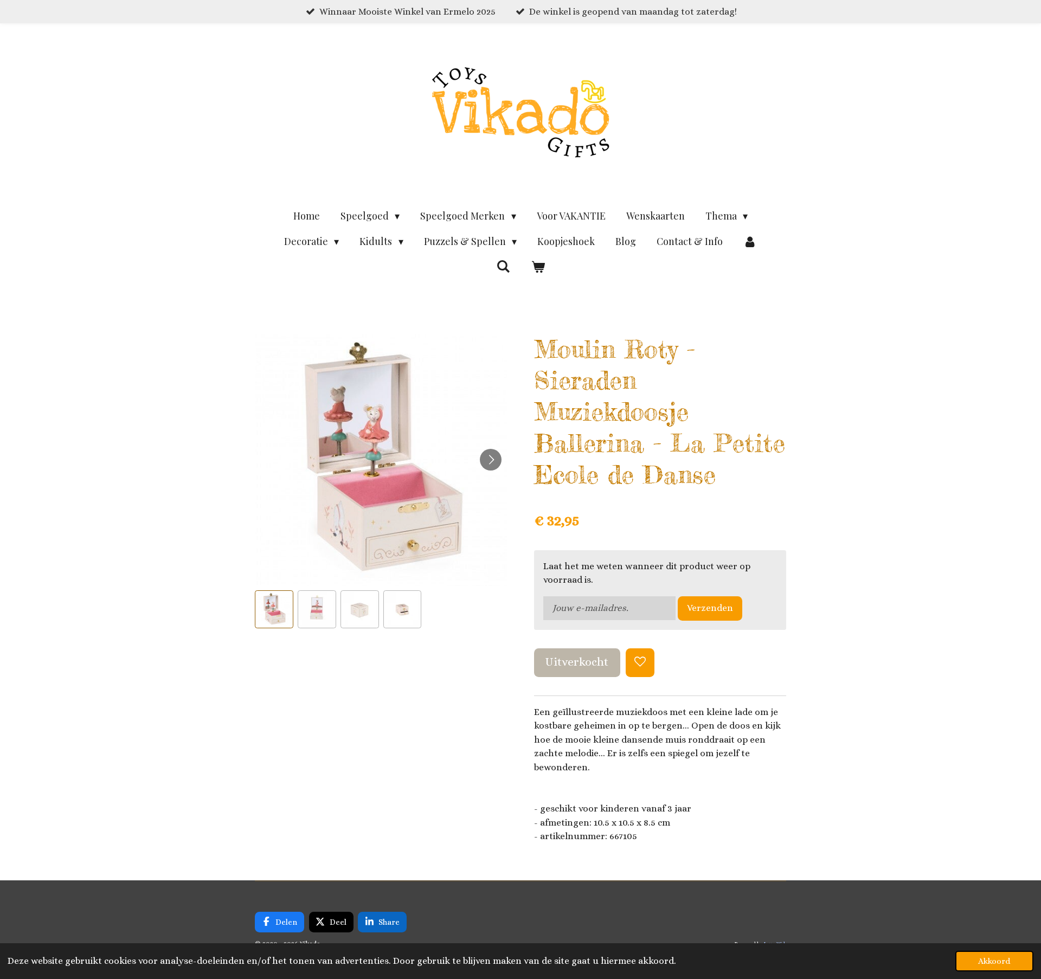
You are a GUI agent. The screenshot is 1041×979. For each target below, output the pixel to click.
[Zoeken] (503, 266)
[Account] (750, 241)
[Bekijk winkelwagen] (537, 267)
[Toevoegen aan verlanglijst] (640, 662)
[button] (274, 609)
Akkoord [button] (994, 961)
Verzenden (710, 608)
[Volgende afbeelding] (491, 460)
